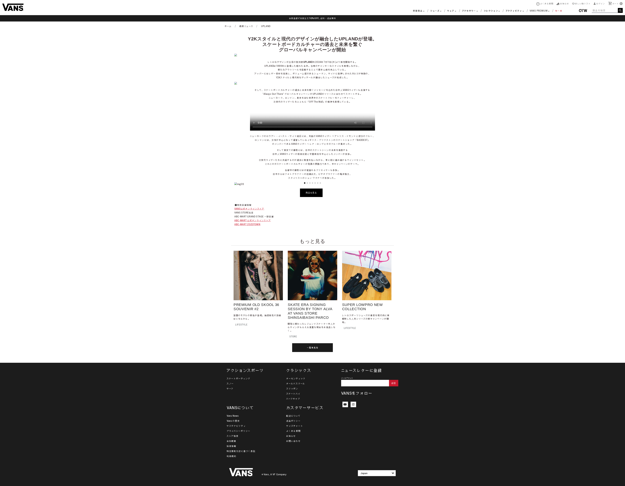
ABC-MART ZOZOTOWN (247, 224)
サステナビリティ (236, 425)
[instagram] (353, 404)
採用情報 (231, 446)
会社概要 (231, 441)
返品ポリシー (293, 420)
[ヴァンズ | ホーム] (13, 7)
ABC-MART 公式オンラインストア (252, 220)
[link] (556, 11)
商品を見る (311, 192)
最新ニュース (246, 26)
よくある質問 (293, 431)
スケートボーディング (238, 378)
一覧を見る (312, 347)
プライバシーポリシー (238, 431)
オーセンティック (296, 378)
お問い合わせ (293, 441)
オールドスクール (295, 383)
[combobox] (607, 10)
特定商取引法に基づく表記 (241, 451)
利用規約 (231, 456)
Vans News (233, 415)
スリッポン (292, 388)
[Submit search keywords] (620, 10)
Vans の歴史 (233, 420)
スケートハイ (293, 393)
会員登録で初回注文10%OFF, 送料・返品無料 (312, 18)
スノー (230, 383)
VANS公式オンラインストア (249, 208)
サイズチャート (294, 425)
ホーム (228, 26)
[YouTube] (345, 404)
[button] (599, 3)
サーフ (230, 388)
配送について (293, 415)
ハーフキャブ (293, 398)
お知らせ (291, 436)
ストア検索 (233, 436)
